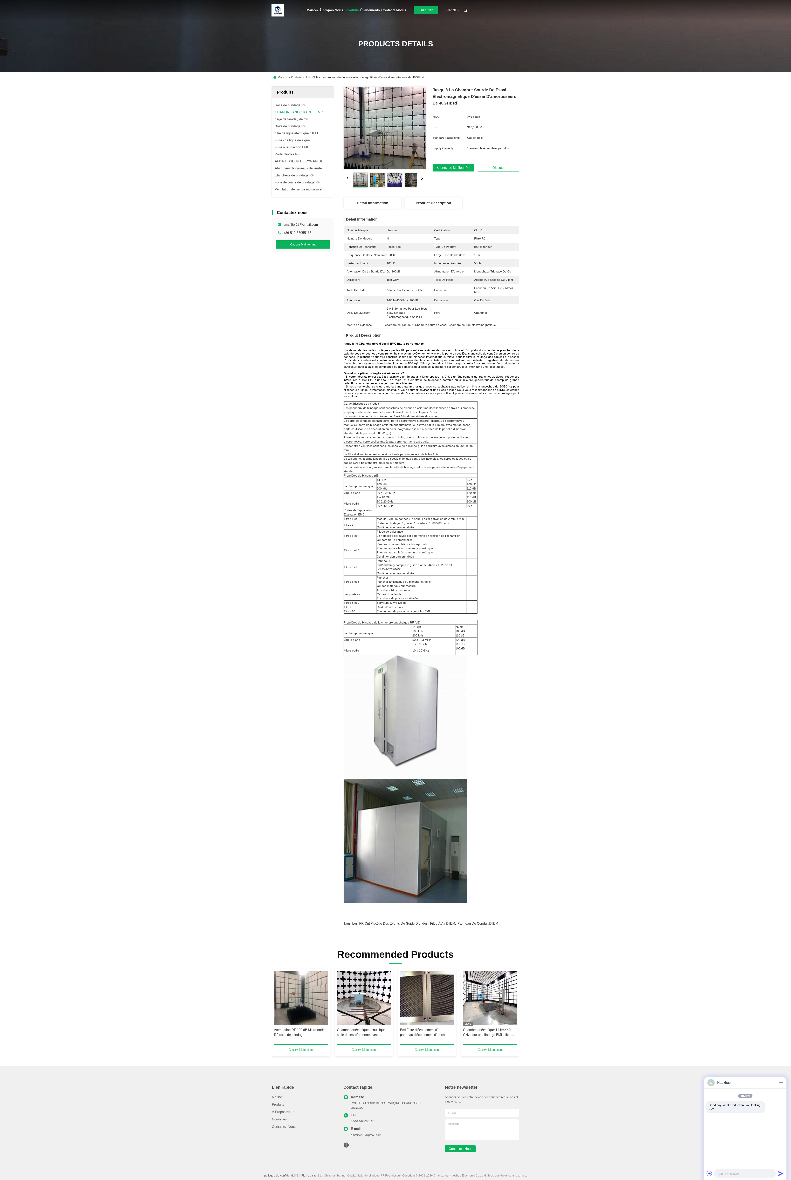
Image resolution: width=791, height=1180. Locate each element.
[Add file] (709, 1173)
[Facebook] (346, 1146)
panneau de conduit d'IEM (478, 923)
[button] (279, 1007)
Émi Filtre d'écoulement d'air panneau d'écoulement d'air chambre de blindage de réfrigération (427, 1032)
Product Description (433, 203)
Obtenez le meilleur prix (453, 167)
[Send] (780, 1173)
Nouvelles (279, 1119)
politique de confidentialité (281, 1175)
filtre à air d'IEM (442, 923)
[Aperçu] (277, 10)
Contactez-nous (393, 10)
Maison (312, 10)
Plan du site (309, 1175)
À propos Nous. (331, 10)
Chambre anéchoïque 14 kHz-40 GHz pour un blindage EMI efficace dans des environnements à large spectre (488, 1032)
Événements (370, 10)
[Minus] (780, 1082)
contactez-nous (460, 1149)
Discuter (426, 10)
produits (278, 1104)
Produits (352, 10)
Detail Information (372, 203)
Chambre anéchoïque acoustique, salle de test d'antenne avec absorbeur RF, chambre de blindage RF (363, 1032)
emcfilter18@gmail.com (300, 224)
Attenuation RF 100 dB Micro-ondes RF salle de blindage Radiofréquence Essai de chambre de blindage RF (300, 1032)
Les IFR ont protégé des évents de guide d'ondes (390, 923)
